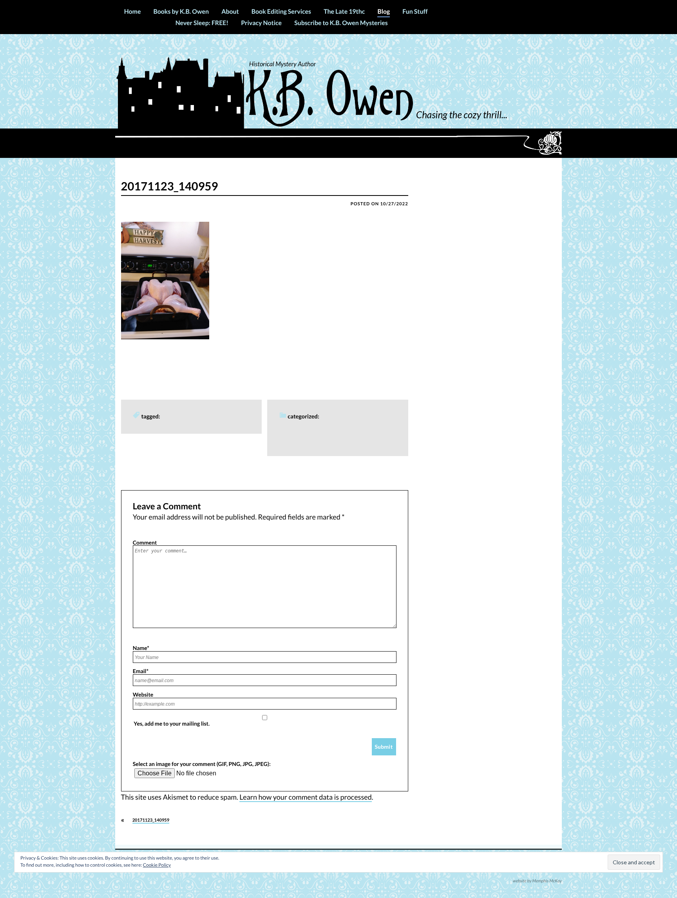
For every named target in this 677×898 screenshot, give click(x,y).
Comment (145, 542)
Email (140, 671)
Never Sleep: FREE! (202, 23)
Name (141, 648)
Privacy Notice (261, 23)
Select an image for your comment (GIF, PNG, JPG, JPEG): (202, 763)
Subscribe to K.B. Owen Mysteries (340, 23)
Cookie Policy (157, 865)
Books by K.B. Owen (181, 11)
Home (132, 11)
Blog (383, 11)
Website (143, 694)
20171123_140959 (151, 820)
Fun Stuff (414, 11)
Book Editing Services (281, 11)
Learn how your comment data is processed (305, 797)
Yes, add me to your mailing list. (171, 723)
